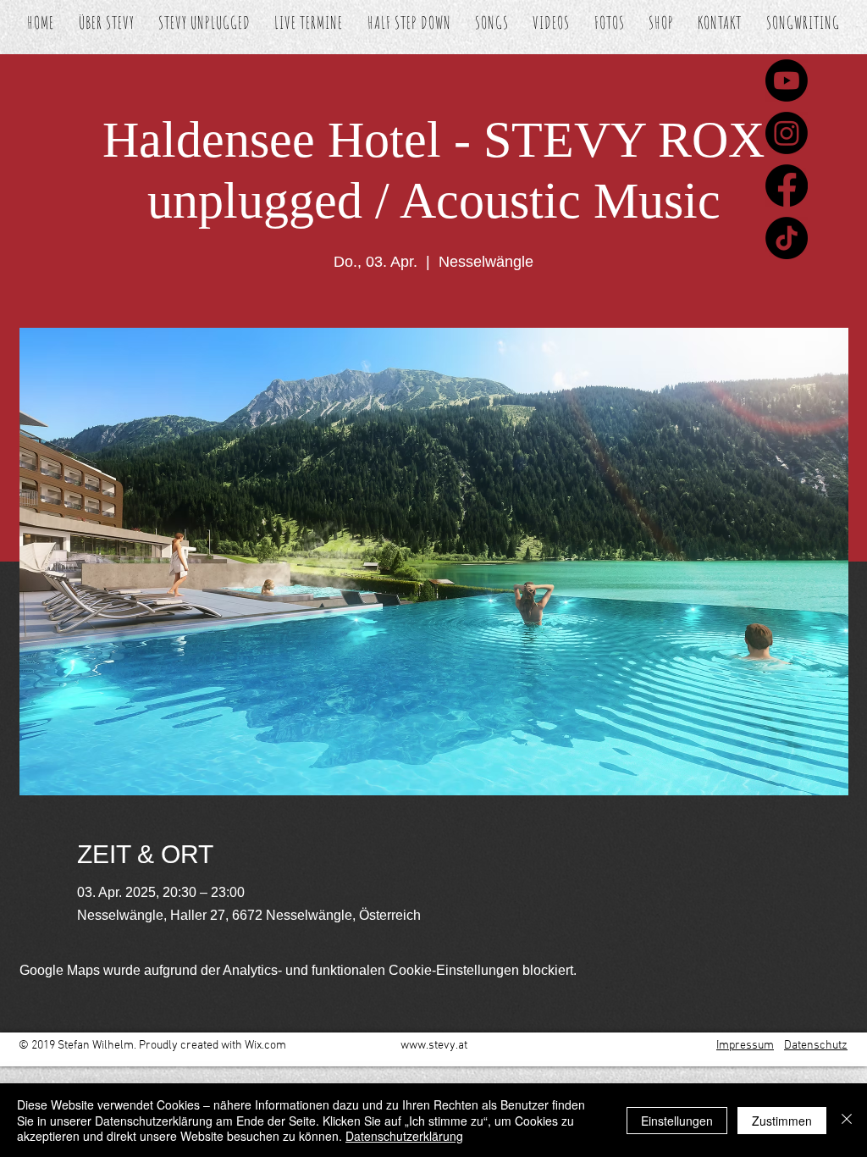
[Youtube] (786, 80)
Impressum (745, 1045)
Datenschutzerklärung (404, 1135)
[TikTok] (786, 238)
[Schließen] (847, 1120)
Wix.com (265, 1045)
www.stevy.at (433, 1045)
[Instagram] (786, 133)
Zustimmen (782, 1120)
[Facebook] (786, 185)
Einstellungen (677, 1120)
